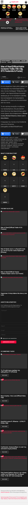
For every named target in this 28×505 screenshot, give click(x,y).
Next (27, 24)
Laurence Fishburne (18, 144)
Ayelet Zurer (14, 137)
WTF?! (24, 10)
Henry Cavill (13, 142)
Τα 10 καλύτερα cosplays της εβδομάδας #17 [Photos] (10, 371)
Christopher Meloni (20, 139)
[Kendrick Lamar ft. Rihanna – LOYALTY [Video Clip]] (14, 412)
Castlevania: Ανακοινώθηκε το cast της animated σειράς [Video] (13, 447)
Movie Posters (18, 145)
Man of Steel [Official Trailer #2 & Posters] (11, 228)
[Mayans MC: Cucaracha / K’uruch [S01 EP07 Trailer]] (7, 22)
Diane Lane (5, 142)
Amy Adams (5, 137)
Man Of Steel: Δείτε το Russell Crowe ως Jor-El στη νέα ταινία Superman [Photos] (13, 250)
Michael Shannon (7, 145)
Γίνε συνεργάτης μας (22, 497)
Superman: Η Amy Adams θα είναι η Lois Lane (14, 294)
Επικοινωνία (12, 497)
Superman (15, 147)
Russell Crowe (6, 147)
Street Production (5, 492)
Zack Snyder (5, 148)
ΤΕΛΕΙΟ (4, 10)
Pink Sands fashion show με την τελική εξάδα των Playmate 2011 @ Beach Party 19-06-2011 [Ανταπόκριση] (13, 474)
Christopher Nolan (8, 140)
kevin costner (6, 144)
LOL (9, 10)
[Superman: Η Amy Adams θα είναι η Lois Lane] (14, 284)
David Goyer (18, 140)
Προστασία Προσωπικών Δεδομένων (17, 498)
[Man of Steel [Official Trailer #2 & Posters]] (14, 218)
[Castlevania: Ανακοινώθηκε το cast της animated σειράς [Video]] (14, 437)
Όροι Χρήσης (4, 498)
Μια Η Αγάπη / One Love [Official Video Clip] (13, 396)
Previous (1, 24)
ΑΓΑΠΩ (14, 10)
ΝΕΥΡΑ (20, 17)
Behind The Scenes (7, 139)
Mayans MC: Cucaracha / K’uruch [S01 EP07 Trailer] (7, 28)
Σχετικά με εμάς (5, 497)
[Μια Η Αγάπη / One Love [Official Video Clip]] (14, 386)
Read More (4, 375)
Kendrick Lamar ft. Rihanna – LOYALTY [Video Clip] (13, 422)
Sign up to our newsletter (9, 338)
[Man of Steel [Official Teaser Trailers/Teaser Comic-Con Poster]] (14, 262)
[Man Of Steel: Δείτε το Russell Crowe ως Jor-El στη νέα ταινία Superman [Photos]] (14, 239)
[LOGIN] (26, 2)
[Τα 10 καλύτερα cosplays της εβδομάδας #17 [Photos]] (14, 361)
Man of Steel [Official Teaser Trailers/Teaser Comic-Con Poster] (12, 272)
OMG (19, 10)
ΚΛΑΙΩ (7, 17)
